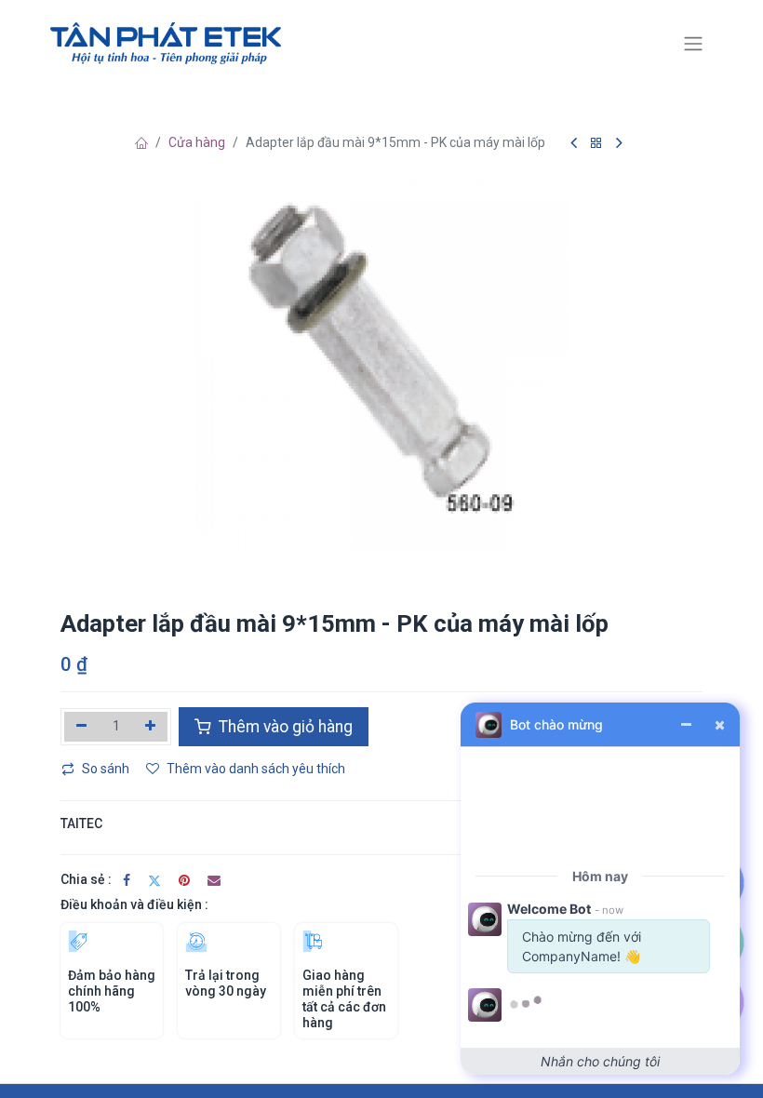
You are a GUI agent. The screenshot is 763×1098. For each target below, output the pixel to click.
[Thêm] (151, 727)
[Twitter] (154, 880)
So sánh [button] (105, 768)
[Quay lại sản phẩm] (596, 144)
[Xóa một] (81, 727)
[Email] (214, 880)
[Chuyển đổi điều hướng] (693, 43)
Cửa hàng (196, 142)
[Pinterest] (184, 880)
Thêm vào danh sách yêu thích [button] (256, 768)
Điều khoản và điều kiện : (134, 904)
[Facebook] (126, 880)
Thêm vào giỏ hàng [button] (284, 726)
